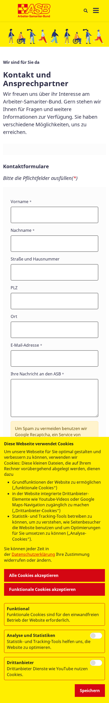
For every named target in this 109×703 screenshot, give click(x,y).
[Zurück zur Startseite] (34, 10)
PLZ (14, 288)
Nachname (21, 230)
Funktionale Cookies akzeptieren (42, 589)
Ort (14, 316)
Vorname (19, 201)
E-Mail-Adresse (25, 345)
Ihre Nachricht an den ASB (36, 374)
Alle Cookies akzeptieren (34, 575)
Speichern (90, 690)
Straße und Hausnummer (35, 259)
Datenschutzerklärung (33, 554)
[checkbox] (96, 636)
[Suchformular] (85, 10)
